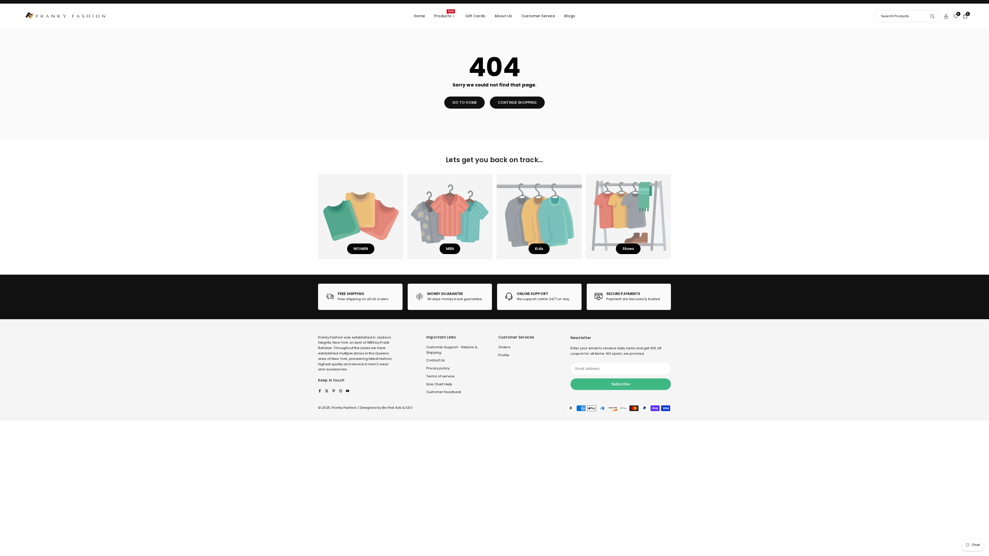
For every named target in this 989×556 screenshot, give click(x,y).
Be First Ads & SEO (397, 407)
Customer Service (538, 16)
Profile (503, 355)
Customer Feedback (443, 391)
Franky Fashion (330, 337)
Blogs (569, 16)
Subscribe (620, 384)
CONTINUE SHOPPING (517, 102)
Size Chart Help (439, 384)
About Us (503, 16)
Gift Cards (475, 16)
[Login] (946, 16)
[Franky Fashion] (66, 16)
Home (419, 16)
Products (444, 14)
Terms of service (440, 376)
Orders (504, 347)
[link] (360, 297)
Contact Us (435, 360)
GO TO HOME (464, 102)
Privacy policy (438, 368)
